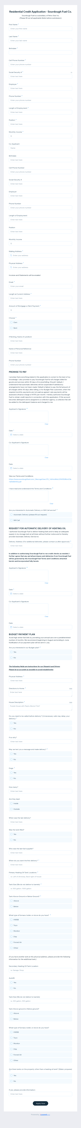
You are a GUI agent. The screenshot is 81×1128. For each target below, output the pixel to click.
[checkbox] (40, 322)
